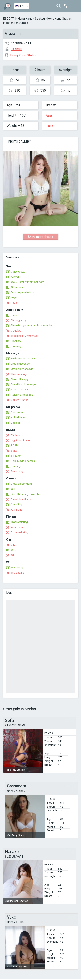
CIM (13, 544)
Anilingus (16, 509)
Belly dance (18, 417)
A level (15, 276)
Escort (15, 315)
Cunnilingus (18, 504)
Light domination (21, 440)
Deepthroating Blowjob (25, 494)
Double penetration (22, 292)
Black (49, 126)
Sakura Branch (19, 399)
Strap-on (16, 455)
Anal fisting (18, 527)
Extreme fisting (20, 532)
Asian (49, 115)
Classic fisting (19, 522)
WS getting (17, 572)
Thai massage (19, 374)
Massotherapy (19, 379)
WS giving (17, 567)
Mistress (16, 435)
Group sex (17, 287)
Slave (14, 450)
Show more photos (40, 236)
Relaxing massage (22, 394)
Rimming (16, 346)
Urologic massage (22, 368)
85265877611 (21, 43)
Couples (16, 330)
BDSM (14, 445)
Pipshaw (16, 340)
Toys (14, 297)
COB (13, 549)
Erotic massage (20, 363)
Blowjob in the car (21, 499)
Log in (66, 5)
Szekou (40, 18)
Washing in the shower (24, 335)
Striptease (17, 412)
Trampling (17, 471)
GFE (13, 488)
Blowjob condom (21, 483)
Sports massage (21, 389)
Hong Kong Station (59, 18)
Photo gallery (19, 141)
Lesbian (16, 422)
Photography (18, 320)
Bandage (16, 466)
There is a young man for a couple (31, 325)
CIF (13, 555)
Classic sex (18, 271)
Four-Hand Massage (23, 384)
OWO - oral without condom (27, 281)
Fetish (14, 302)
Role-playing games (23, 460)
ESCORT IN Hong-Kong (17, 18)
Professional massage (24, 358)
